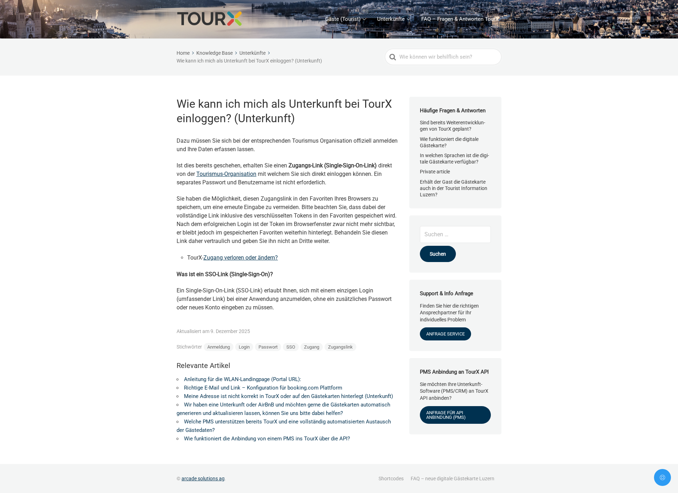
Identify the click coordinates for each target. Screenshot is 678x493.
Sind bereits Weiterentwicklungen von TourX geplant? (452, 126)
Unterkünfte (391, 19)
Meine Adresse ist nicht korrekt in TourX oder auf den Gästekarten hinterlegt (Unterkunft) (288, 396)
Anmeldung (218, 347)
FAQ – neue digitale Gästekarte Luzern (452, 478)
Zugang (311, 347)
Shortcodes (391, 478)
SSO (290, 347)
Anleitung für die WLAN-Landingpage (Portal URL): (242, 379)
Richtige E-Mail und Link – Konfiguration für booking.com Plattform (263, 388)
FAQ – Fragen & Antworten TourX (460, 19)
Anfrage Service (445, 334)
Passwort (268, 347)
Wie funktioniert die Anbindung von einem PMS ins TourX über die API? (267, 438)
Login (244, 347)
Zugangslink (340, 347)
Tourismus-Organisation (226, 174)
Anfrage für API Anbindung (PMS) (446, 415)
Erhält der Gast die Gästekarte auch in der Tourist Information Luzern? (453, 188)
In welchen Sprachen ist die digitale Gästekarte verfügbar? (454, 159)
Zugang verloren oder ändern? (240, 257)
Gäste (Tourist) (343, 19)
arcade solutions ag (203, 478)
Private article (435, 171)
